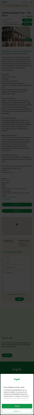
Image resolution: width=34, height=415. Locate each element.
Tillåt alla (17, 406)
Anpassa (16, 411)
